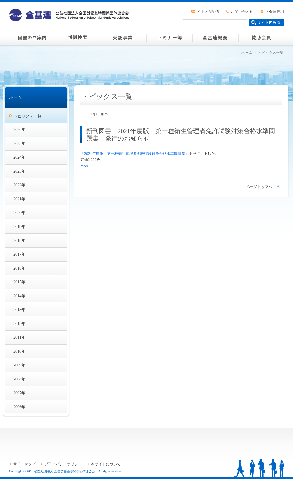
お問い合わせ (242, 11)
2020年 (19, 212)
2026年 (19, 129)
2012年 (19, 323)
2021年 (19, 199)
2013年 (19, 309)
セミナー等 (169, 37)
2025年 (19, 143)
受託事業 (123, 37)
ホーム (247, 52)
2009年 (19, 365)
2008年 (19, 379)
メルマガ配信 (208, 11)
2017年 (19, 254)
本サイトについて (106, 464)
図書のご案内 (32, 37)
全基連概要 (215, 37)
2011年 (19, 337)
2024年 (19, 157)
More (84, 166)
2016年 (19, 268)
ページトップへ (259, 187)
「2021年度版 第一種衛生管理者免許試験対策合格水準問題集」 (134, 153)
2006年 (19, 406)
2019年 (19, 226)
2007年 (19, 392)
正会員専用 (274, 11)
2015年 (19, 282)
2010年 (19, 351)
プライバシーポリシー (63, 464)
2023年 (19, 171)
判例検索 (78, 37)
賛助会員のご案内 (261, 37)
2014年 (19, 296)
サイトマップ (24, 464)
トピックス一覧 (27, 116)
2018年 (19, 240)
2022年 (19, 185)
